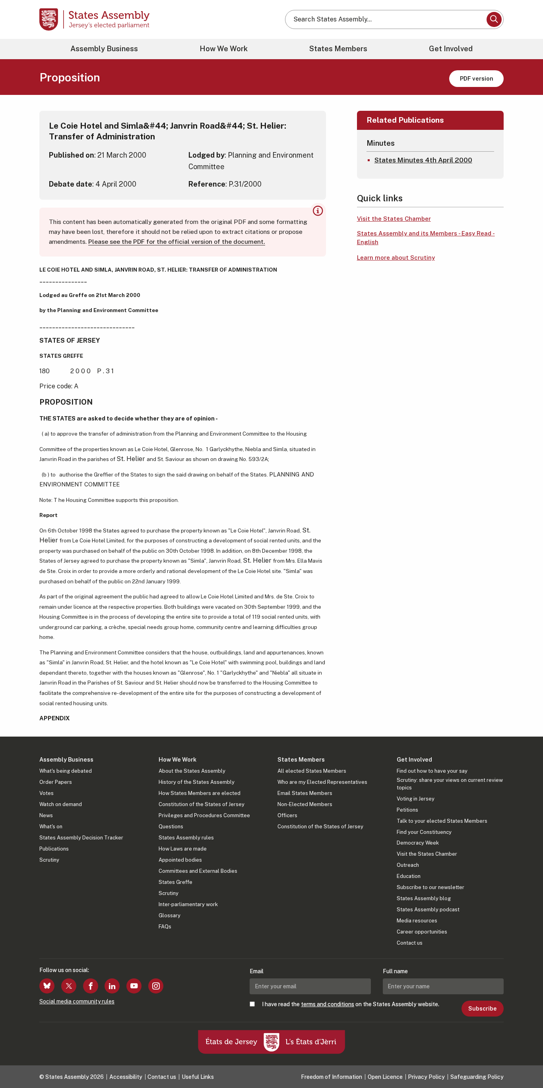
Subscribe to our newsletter (430, 887)
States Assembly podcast (428, 909)
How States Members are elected (199, 793)
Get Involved (451, 48)
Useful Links (198, 1077)
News (46, 815)
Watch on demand (60, 804)
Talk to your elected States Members (442, 821)
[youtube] (134, 985)
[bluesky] (46, 985)
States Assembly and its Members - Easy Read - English (426, 238)
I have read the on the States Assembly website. (350, 1004)
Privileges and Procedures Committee (204, 815)
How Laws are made (183, 849)
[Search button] (494, 19)
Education (409, 876)
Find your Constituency (424, 832)
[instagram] (155, 985)
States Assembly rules (186, 838)
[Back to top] (523, 1061)
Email (257, 971)
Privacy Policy (426, 1077)
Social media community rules (76, 1001)
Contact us (410, 943)
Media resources (417, 921)
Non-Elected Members (304, 804)
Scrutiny (49, 860)
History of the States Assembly (197, 782)
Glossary (169, 915)
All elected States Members (311, 771)
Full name (395, 971)
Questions (171, 827)
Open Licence (385, 1077)
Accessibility (125, 1077)
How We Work (224, 48)
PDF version (476, 78)
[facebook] (90, 985)
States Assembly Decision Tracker (81, 838)
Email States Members (304, 793)
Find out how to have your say (432, 771)
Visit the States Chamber (394, 218)
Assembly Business (104, 48)
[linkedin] (112, 985)
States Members (338, 48)
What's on (50, 827)
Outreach (408, 865)
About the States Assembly (192, 771)
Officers (287, 815)
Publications (54, 849)
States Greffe (175, 882)
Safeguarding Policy (477, 1077)
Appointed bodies (180, 860)
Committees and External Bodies (198, 871)
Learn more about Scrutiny (396, 257)
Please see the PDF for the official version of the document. (176, 241)
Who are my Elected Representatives (322, 782)
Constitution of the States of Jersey (201, 804)
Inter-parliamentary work (188, 904)
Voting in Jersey (415, 799)
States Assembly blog (424, 898)
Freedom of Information (331, 1077)
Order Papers (55, 782)
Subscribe (482, 1008)
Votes (46, 793)
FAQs (165, 927)
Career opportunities (422, 932)
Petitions (407, 810)
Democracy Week (418, 843)
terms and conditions (327, 1004)
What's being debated (65, 771)
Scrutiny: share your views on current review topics (450, 783)
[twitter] (68, 985)
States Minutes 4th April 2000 (423, 160)
